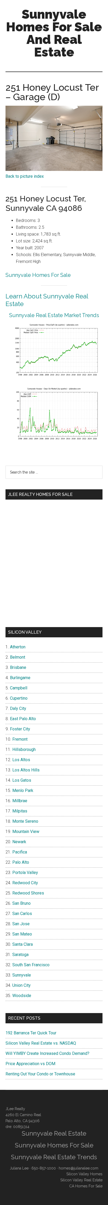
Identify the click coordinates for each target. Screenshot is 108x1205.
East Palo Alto (23, 718)
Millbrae (19, 800)
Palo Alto (20, 862)
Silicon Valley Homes (84, 1174)
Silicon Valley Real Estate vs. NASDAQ (41, 1043)
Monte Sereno (25, 821)
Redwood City (25, 882)
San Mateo (22, 934)
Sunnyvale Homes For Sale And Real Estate (54, 33)
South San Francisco (31, 964)
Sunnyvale (21, 975)
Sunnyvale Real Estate (54, 1133)
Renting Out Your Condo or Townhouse (40, 1073)
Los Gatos (21, 780)
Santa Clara (22, 944)
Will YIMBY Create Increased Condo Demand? (47, 1053)
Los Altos (21, 759)
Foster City (20, 728)
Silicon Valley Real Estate (81, 1180)
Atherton (17, 646)
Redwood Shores (28, 893)
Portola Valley (25, 872)
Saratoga (20, 954)
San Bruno (21, 903)
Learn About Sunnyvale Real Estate (47, 300)
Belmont (17, 657)
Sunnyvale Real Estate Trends (54, 1157)
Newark (19, 841)
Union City (21, 985)
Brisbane (18, 667)
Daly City (18, 708)
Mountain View (25, 831)
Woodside (21, 995)
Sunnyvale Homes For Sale (38, 275)
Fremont (20, 739)
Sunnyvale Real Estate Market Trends (54, 315)
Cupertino (19, 698)
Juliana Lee (19, 1168)
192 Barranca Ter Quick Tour (31, 1032)
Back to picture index (25, 176)
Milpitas (19, 811)
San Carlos (22, 913)
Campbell (18, 687)
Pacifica (19, 852)
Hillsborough (24, 749)
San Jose (21, 923)
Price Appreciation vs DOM (30, 1063)
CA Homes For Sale (85, 1186)
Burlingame (20, 677)
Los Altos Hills (26, 769)
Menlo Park (22, 790)
